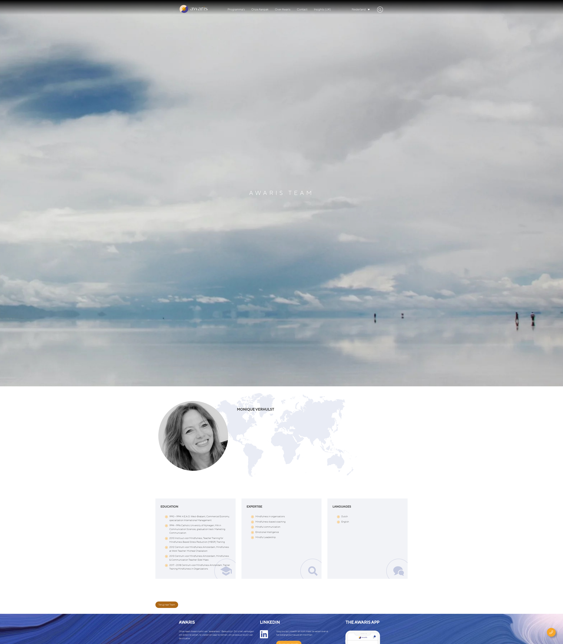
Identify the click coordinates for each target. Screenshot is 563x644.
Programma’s (236, 9)
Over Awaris (282, 9)
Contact (302, 9)
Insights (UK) (322, 9)
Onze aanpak (259, 9)
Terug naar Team (166, 604)
